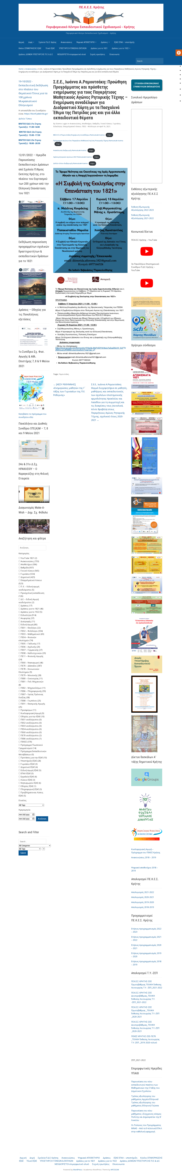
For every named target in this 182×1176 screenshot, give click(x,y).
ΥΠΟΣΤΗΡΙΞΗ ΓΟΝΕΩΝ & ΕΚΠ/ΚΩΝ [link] (72, 48)
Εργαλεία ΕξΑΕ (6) (28, 776)
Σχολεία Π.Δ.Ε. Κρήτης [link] (47, 42)
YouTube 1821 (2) (28, 558)
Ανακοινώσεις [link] (66, 42)
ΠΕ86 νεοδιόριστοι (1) (31, 738)
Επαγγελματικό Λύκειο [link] (72, 126)
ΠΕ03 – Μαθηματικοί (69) (32, 634)
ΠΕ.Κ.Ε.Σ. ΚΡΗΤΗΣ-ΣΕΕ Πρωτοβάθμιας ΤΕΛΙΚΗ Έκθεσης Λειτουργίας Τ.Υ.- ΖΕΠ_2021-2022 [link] (146, 984)
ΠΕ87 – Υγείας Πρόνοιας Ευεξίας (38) (31, 696)
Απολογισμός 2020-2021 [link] (142, 897)
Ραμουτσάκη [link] (64, 374)
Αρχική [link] (21, 42)
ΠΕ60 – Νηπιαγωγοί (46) (31, 662)
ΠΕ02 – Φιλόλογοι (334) (31, 631)
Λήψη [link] (109, 135)
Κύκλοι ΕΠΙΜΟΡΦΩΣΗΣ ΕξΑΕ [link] (30, 48)
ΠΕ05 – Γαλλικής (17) (30, 643)
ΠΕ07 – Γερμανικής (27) (31, 650)
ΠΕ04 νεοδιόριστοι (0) (31, 729)
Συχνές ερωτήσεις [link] (97, 54)
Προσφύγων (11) (28, 710)
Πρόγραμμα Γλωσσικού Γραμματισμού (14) (31, 747)
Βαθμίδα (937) (27, 567)
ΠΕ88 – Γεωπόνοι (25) (30, 700)
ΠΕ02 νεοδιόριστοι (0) (31, 722)
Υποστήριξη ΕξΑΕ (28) (30, 760)
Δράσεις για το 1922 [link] (120, 48)
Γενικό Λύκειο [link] (106, 123)
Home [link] (21, 69)
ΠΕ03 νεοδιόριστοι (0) (31, 726)
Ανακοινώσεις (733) (29, 561)
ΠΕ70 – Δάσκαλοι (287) (31, 665)
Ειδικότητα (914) (28, 615)
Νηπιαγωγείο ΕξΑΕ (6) (30, 783)
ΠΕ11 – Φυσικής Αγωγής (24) (31, 658)
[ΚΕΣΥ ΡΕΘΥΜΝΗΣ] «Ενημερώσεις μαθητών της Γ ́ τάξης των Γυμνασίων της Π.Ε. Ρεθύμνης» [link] (69, 389)
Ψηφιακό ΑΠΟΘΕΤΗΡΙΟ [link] (86, 42)
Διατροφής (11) (27, 621)
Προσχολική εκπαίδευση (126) (31, 595)
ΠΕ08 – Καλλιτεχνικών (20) (33, 653)
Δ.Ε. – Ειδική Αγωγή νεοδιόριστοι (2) (29, 601)
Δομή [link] (30, 42)
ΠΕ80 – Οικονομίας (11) (31, 678)
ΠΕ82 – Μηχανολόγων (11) (32, 688)
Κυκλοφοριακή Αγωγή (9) (32, 713)
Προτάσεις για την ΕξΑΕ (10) (33, 757)
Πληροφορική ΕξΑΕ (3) (31, 789)
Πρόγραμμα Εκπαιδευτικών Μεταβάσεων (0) (32, 753)
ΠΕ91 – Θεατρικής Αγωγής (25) (32, 705)
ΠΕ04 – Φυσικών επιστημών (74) (27, 639)
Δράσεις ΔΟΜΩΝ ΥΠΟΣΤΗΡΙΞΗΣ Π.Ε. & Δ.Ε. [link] (36, 54)
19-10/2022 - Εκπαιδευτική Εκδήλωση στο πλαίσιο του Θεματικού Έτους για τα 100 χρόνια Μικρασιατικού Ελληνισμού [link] (33, 93)
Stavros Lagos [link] (61, 123)
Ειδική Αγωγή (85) (28, 624)
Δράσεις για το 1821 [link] (99, 48)
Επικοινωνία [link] (114, 54)
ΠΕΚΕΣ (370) (26, 741)
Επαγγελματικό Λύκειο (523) (30, 582)
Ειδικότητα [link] (57, 126)
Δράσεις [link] (104, 42)
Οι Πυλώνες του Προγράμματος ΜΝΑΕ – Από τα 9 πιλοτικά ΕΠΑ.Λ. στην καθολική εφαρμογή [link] (146, 1128)
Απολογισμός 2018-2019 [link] (142, 907)
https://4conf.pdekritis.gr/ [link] (36, 113)
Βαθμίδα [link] (95, 123)
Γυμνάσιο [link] (116, 123)
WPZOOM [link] (115, 1169)
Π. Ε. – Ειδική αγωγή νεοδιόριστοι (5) (29, 588)
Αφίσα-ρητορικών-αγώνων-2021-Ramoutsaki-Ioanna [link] (72, 157)
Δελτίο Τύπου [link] (25, 118)
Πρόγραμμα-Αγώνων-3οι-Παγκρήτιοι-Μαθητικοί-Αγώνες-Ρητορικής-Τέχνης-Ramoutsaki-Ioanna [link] (88, 140)
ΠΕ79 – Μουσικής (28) (30, 675)
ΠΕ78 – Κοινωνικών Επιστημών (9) (29, 671)
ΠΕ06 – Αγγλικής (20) (30, 646)
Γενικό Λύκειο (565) (29, 570)
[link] (179, 53)
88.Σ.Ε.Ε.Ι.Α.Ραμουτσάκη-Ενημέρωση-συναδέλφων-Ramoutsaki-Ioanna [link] (78, 135)
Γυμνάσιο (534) (27, 574)
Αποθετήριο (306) (28, 564)
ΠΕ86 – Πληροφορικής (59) (33, 691)
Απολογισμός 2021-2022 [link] (142, 892)
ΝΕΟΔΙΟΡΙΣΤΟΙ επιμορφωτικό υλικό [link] (71, 54)
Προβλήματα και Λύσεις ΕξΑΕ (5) (31, 794)
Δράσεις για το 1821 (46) (31, 608)
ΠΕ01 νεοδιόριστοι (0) (31, 719)
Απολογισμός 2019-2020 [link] (142, 902)
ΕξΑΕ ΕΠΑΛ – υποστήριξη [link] (124, 42)
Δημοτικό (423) (27, 577)
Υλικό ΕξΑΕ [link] (50, 48)
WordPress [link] (77, 1169)
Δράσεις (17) (26, 605)
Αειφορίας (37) (27, 618)
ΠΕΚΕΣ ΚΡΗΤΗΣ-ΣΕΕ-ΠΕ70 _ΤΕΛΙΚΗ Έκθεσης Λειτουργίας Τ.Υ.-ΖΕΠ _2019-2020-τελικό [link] (145, 1039)
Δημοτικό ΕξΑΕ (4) (29, 767)
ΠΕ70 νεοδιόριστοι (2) (31, 735)
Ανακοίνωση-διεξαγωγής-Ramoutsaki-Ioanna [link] (69, 150)
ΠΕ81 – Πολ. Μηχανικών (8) (31, 683)
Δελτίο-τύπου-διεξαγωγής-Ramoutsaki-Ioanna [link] (70, 163)
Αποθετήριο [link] (86, 123)
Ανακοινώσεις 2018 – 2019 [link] (143, 857)
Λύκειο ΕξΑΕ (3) (27, 780)
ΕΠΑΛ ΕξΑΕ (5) (27, 773)
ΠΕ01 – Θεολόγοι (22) (30, 627)
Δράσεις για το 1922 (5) (31, 612)
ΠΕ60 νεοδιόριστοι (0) (31, 732)
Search (160, 60)
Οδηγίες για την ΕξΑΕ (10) (32, 716)
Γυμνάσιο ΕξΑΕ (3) (29, 764)
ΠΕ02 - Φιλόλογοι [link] (89, 126)
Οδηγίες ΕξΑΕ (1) (28, 786)
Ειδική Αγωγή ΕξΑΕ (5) (30, 770)
